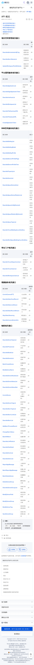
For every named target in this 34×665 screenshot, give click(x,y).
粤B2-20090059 (17, 651)
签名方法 (5, 582)
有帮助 (13, 549)
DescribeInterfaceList (9, 97)
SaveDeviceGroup (8, 514)
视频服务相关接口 (8, 32)
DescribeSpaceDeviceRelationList (12, 195)
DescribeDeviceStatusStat (10, 387)
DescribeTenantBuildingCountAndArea (14, 230)
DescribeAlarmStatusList (10, 59)
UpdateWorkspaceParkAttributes (12, 66)
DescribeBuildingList (8, 141)
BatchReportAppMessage (10, 470)
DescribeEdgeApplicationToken (11, 91)
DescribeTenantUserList (9, 269)
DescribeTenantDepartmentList (11, 262)
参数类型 (5, 589)
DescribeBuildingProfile (9, 153)
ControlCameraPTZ (8, 294)
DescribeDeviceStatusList (10, 381)
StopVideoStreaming (8, 315)
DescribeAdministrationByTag (11, 52)
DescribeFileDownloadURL (10, 111)
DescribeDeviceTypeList (9, 340)
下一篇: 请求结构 (6, 538)
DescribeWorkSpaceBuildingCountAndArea (15, 240)
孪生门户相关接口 (8, 29)
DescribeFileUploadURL (9, 117)
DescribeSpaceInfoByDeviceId (11, 205)
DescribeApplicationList (9, 86)
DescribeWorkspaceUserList (11, 275)
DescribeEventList (8, 453)
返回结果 (5, 585)
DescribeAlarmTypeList (9, 409)
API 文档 (22, 11)
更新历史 (5, 569)
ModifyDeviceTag (8, 507)
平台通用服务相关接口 (9, 25)
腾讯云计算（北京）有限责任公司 (12, 654)
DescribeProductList (8, 347)
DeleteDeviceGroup (8, 482)
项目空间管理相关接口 (9, 23)
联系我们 (17, 634)
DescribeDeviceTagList (9, 403)
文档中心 (4, 11)
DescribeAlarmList (8, 420)
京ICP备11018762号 (17, 655)
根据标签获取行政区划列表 (11, 592)
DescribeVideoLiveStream (10, 305)
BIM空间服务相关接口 (9, 27)
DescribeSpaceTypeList (9, 222)
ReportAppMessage (8, 464)
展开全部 (5, 34)
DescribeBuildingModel (9, 147)
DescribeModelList (8, 352)
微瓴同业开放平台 (16, 7)
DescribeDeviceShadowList (10, 376)
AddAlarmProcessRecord (10, 426)
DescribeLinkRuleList (9, 441)
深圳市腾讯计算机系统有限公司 (12, 649)
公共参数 (5, 572)
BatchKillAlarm (7, 436)
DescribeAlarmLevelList (9, 414)
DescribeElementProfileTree (11, 164)
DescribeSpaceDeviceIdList (10, 185)
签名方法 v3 (6, 579)
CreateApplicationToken (9, 122)
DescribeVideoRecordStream (11, 311)
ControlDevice (7, 395)
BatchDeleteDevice (8, 476)
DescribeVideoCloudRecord (10, 299)
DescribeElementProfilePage (11, 159)
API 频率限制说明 (16, 528)
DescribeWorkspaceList (9, 104)
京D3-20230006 (23, 657)
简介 (4, 575)
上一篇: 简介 (5, 535)
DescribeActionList (8, 459)
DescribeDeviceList (8, 358)
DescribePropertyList (9, 171)
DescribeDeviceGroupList (10, 487)
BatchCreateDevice (8, 364)
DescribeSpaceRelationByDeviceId (12, 214)
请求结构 (5, 566)
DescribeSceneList (8, 178)
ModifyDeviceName (8, 370)
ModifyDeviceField (8, 494)
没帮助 (23, 549)
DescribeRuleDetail (8, 447)
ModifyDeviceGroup (8, 501)
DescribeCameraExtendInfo (10, 320)
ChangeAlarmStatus (8, 432)
